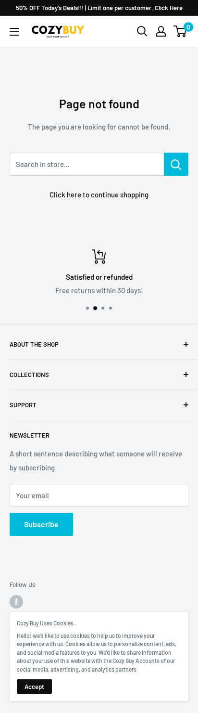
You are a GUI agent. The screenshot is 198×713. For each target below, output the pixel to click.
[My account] (161, 31)
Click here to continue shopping (99, 194)
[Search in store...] (176, 164)
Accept (34, 686)
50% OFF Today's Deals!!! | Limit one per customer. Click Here (99, 8)
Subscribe (41, 524)
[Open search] (142, 31)
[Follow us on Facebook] (16, 602)
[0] (180, 31)
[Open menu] (14, 32)
